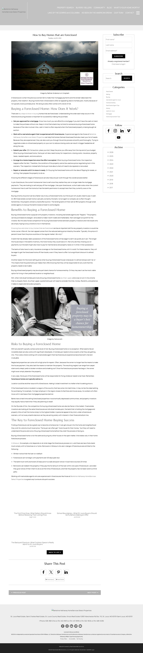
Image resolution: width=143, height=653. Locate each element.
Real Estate (60, 579)
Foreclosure (50, 579)
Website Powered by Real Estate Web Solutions (71, 646)
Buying (108, 97)
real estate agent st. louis (113, 100)
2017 (111, 187)
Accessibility (72, 639)
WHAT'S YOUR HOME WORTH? (127, 7)
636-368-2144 (50, 621)
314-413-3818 (74, 621)
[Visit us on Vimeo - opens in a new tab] (128, 131)
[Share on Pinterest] (58, 572)
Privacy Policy (63, 639)
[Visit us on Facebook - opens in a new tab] (108, 131)
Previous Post (19, 593)
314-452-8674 (63, 621)
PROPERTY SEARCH (65, 7)
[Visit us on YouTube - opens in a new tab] (118, 137)
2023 (111, 164)
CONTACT (129, 12)
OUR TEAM (118, 12)
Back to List (54, 552)
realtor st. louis (110, 111)
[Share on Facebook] (43, 572)
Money (108, 108)
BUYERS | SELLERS (84, 7)
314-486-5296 (98, 621)
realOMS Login (90, 649)
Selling (108, 94)
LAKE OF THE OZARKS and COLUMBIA (64, 12)
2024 (111, 160)
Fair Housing (80, 639)
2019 (111, 180)
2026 (111, 152)
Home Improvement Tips (113, 117)
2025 (111, 156)
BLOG (109, 7)
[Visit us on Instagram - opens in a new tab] (115, 131)
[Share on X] (51, 572)
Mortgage (109, 114)
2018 (111, 183)
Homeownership (110, 103)
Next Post (92, 593)
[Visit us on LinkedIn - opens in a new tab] (122, 131)
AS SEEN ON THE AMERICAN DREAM (97, 12)
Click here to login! (118, 64)
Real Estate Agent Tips (112, 105)
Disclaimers (83, 649)
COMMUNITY (99, 7)
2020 (111, 176)
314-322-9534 (86, 621)
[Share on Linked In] (66, 572)
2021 (111, 172)
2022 (111, 168)
